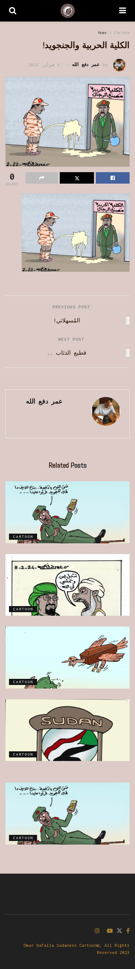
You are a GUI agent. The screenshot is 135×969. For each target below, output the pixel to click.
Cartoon (122, 32)
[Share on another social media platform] (42, 178)
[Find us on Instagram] (97, 931)
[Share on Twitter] (77, 178)
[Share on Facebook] (113, 178)
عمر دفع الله (86, 64)
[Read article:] (67, 512)
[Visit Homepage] (67, 11)
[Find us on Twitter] (119, 931)
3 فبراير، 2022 (44, 64)
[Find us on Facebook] (128, 931)
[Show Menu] (122, 11)
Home (102, 32)
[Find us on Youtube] (110, 931)
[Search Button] (12, 11)
